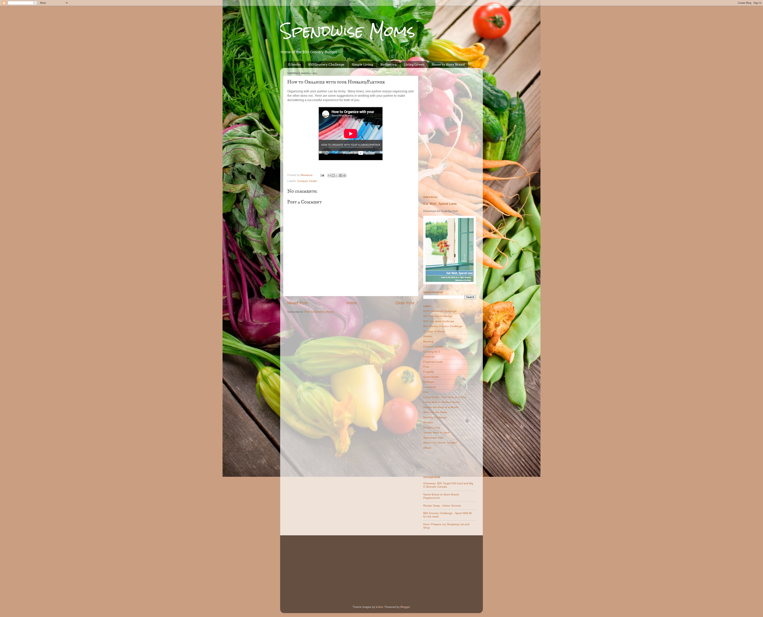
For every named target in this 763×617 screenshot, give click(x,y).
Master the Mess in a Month (440, 407)
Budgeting (388, 64)
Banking (428, 341)
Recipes (428, 422)
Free (426, 366)
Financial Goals (433, 361)
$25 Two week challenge (438, 321)
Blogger (405, 606)
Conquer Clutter (307, 181)
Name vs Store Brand (448, 64)
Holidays (428, 381)
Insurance (429, 387)
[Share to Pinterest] (345, 175)
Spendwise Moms (347, 31)
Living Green (414, 64)
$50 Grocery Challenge (326, 64)
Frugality (428, 371)
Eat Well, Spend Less (440, 204)
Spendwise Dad (433, 437)
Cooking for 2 (431, 351)
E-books (294, 64)
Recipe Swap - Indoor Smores (442, 505)
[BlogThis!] (333, 175)
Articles (427, 336)
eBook (427, 447)
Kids (426, 392)
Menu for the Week (435, 412)
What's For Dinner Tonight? (440, 442)
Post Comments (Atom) (319, 311)
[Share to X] (337, 175)
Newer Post (297, 303)
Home (351, 303)
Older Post (404, 303)
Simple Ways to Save (436, 432)
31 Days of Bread (434, 331)
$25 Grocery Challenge (437, 316)
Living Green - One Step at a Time (444, 397)
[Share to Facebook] (341, 175)
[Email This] (329, 175)
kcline (379, 606)
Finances (429, 356)
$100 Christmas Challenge (440, 311)
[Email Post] (322, 175)
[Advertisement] (449, 130)
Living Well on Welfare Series (441, 402)
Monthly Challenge (435, 417)
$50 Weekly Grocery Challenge (442, 326)
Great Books (431, 376)
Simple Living (362, 64)
